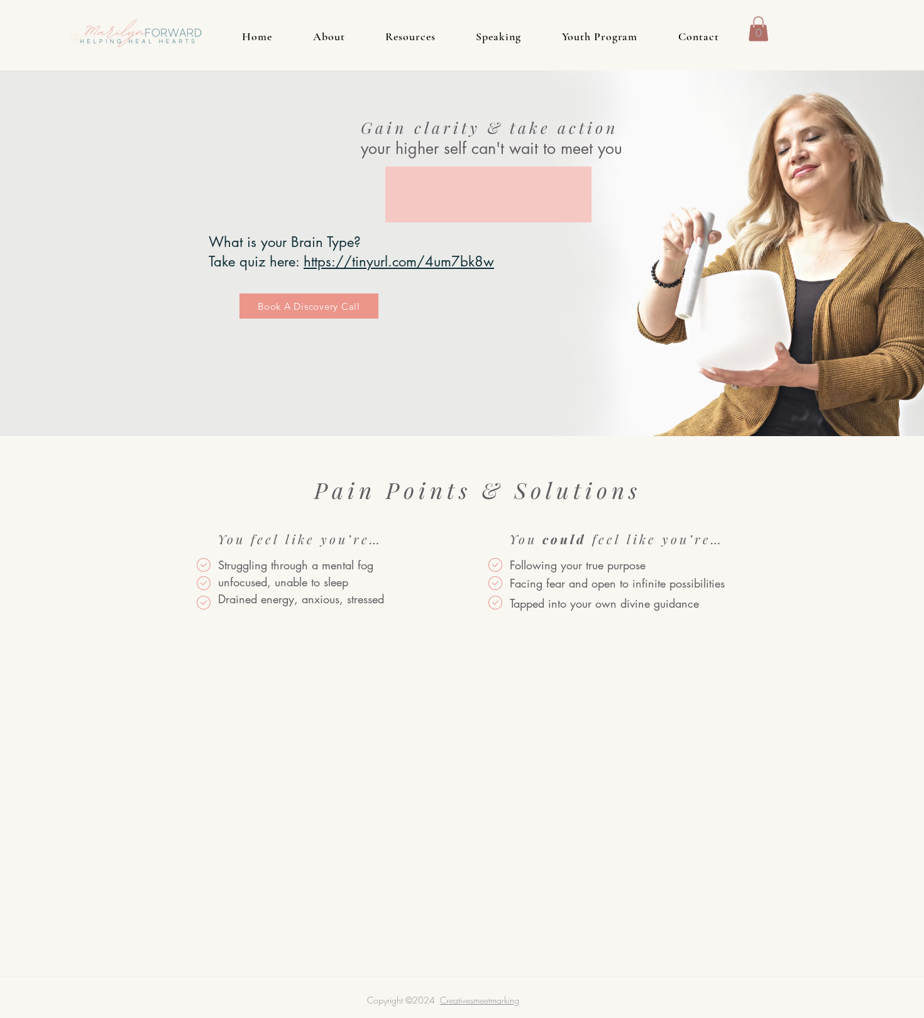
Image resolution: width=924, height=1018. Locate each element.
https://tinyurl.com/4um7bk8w (399, 261)
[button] (758, 28)
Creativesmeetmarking (479, 1000)
